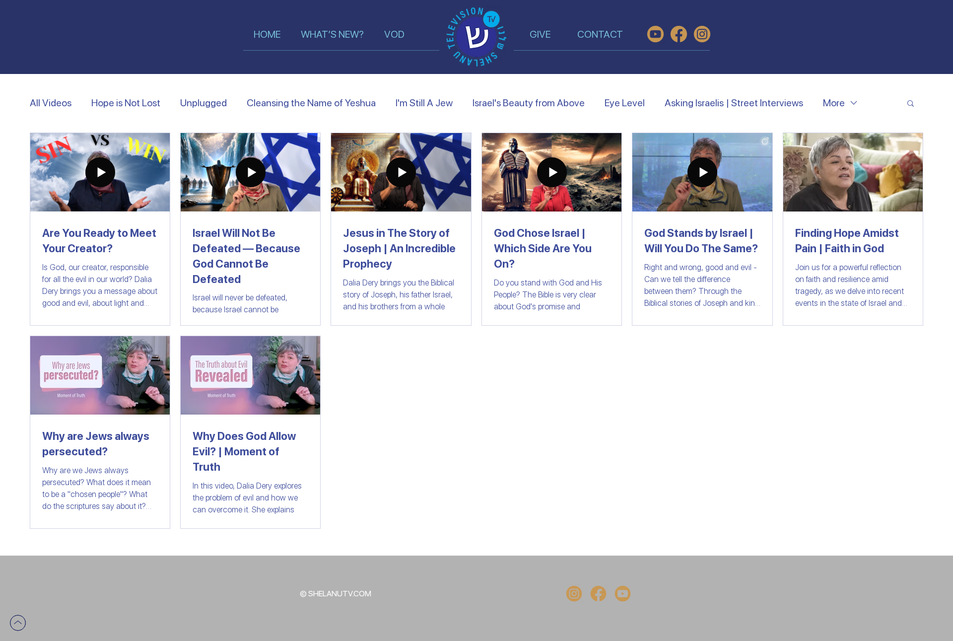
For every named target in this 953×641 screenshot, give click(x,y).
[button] (910, 104)
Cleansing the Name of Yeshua (311, 103)
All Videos (50, 103)
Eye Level (625, 103)
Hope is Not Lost (125, 103)
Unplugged (203, 103)
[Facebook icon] (598, 593)
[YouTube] (622, 593)
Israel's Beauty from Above (529, 103)
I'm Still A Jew (424, 103)
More (834, 103)
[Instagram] (574, 593)
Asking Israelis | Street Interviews (734, 103)
